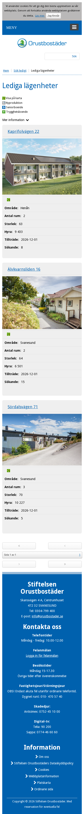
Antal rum (12, 216)
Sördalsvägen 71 (23, 406)
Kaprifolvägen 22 (23, 131)
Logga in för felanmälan (42, 655)
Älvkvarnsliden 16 (24, 269)
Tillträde (11, 239)
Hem (6, 70)
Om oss (44, 757)
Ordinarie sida (43, 789)
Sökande (11, 247)
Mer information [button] (13, 120)
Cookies (43, 769)
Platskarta (44, 782)
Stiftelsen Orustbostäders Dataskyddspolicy (43, 763)
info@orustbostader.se (47, 616)
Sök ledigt (20, 70)
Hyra (8, 232)
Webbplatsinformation (44, 776)
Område (10, 208)
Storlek (10, 224)
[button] (42, 28)
